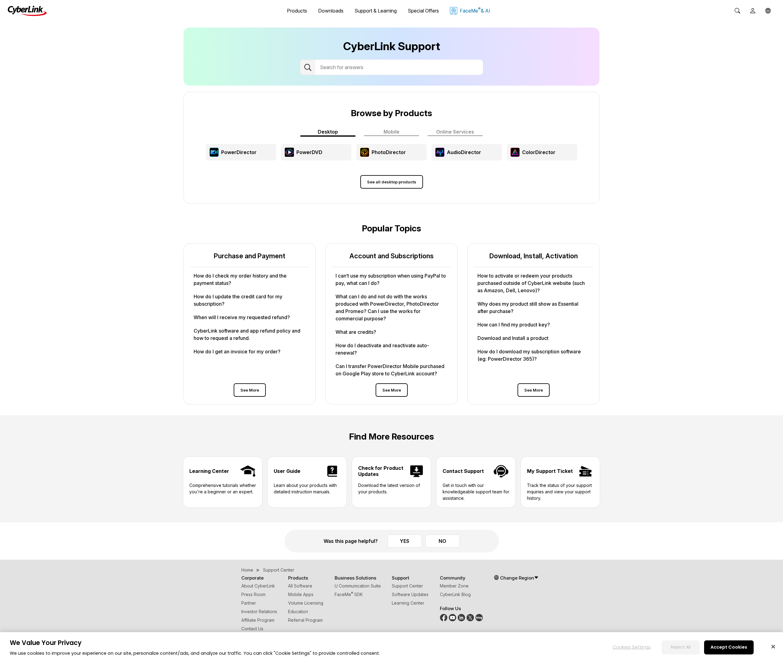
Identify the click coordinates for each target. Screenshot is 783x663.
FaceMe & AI (475, 10)
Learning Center (408, 603)
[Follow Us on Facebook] (443, 617)
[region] (391, 647)
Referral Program (305, 620)
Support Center (407, 585)
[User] (752, 10)
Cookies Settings (632, 647)
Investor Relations (259, 611)
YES (404, 541)
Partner (248, 603)
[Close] (773, 646)
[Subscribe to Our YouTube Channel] (452, 617)
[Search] (737, 10)
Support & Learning (375, 11)
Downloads (330, 11)
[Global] (768, 10)
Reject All (681, 647)
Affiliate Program (257, 620)
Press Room (253, 594)
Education (298, 611)
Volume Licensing (305, 603)
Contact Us (252, 628)
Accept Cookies (729, 647)
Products (297, 11)
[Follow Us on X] (470, 617)
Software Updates (410, 594)
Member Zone (454, 585)
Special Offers (423, 11)
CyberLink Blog (455, 594)
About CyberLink (258, 585)
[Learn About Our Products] (479, 617)
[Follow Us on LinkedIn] (461, 617)
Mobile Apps (301, 594)
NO (442, 541)
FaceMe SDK (349, 594)
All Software (300, 585)
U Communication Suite (358, 585)
